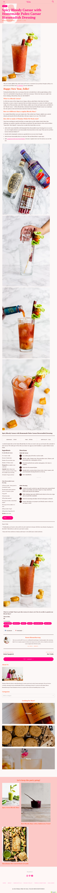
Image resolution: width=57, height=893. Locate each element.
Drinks (5, 6)
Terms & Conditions (40, 883)
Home (4, 883)
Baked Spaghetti (8, 654)
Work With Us (18, 883)
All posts (30, 646)
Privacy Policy (28, 883)
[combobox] (28, 695)
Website (36, 646)
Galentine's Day (38, 623)
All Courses (8, 623)
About (10, 883)
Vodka (6, 626)
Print (5, 517)
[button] (28, 179)
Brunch (23, 623)
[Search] (53, 1)
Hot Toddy (50, 654)
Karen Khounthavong (8, 20)
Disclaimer (51, 883)
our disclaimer (20, 85)
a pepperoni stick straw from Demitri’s (16, 138)
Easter (30, 623)
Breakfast (16, 623)
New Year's (48, 623)
